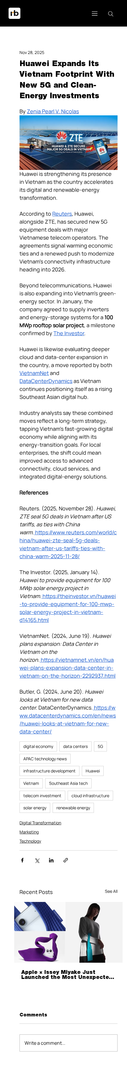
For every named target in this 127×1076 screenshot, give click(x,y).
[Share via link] (66, 860)
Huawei (93, 771)
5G (100, 746)
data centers (75, 746)
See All (111, 891)
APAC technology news (45, 758)
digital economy (38, 746)
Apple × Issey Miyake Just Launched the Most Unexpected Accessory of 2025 (67, 975)
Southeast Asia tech (68, 783)
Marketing (29, 832)
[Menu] (95, 13)
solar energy (34, 807)
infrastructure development (49, 771)
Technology (30, 841)
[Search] (111, 14)
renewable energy (73, 807)
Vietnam (31, 783)
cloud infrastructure (90, 795)
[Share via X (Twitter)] (37, 860)
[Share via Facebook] (22, 860)
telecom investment (42, 795)
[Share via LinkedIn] (51, 860)
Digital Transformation (40, 823)
